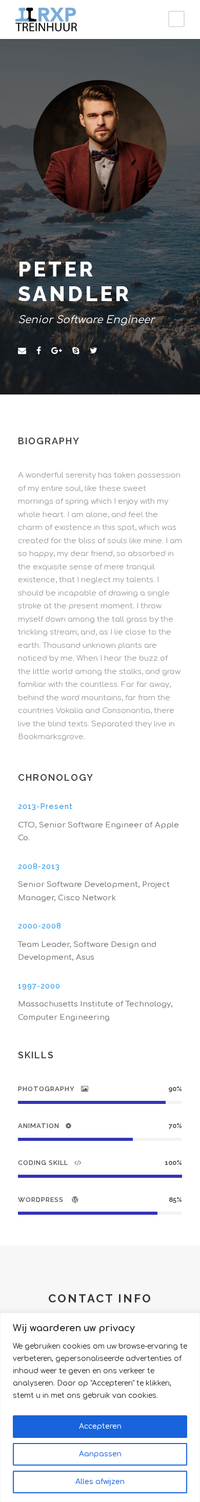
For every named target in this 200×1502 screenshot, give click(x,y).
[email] (22, 351)
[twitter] (93, 351)
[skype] (75, 351)
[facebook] (38, 351)
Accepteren (100, 1426)
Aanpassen (100, 1454)
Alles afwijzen (100, 1482)
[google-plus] (56, 351)
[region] (100, 1407)
